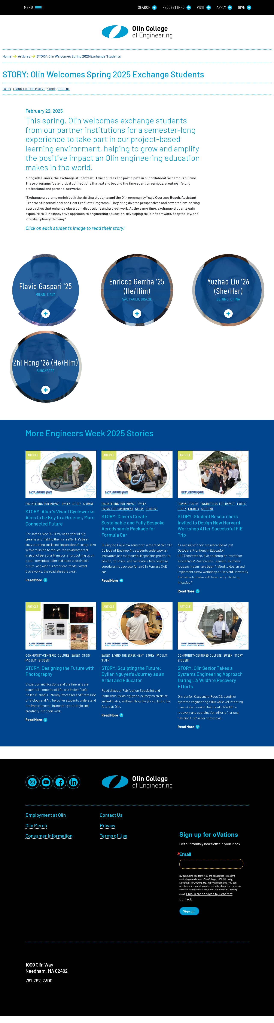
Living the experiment (29, 89)
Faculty (193, 509)
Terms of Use (113, 835)
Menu (28, 7)
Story (51, 89)
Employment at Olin (45, 815)
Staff (105, 660)
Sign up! (189, 911)
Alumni (88, 504)
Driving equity (188, 504)
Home (7, 56)
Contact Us (111, 815)
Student (64, 89)
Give (241, 7)
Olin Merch (36, 825)
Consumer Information (48, 835)
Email (185, 854)
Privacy (107, 825)
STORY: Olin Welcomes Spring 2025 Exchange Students (79, 56)
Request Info (173, 7)
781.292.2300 (38, 980)
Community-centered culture (47, 655)
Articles (24, 56)
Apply (221, 7)
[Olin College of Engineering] (137, 32)
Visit (201, 7)
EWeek (7, 89)
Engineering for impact (42, 504)
